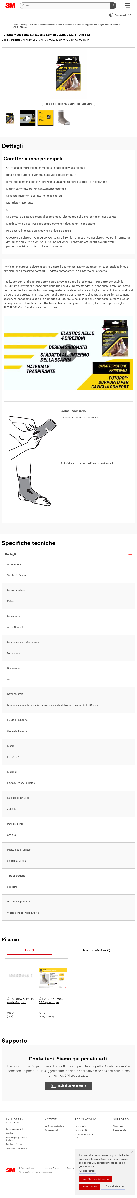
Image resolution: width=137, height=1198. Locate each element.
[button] (113, 1187)
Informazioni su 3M (14, 1129)
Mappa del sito (119, 1130)
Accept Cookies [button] (89, 1187)
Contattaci (118, 1126)
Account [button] (120, 15)
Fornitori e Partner (14, 1144)
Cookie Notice (87, 1171)
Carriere (9, 1133)
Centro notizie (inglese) (54, 1126)
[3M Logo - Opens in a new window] (10, 5)
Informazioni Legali (27, 1168)
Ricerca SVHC (81, 1130)
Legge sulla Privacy (51, 1168)
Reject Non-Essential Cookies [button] (95, 1179)
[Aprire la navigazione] (127, 6)
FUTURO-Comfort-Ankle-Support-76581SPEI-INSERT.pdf (21, 1001)
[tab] (29, 951)
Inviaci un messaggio (72, 1085)
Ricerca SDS (80, 1126)
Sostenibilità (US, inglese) (16, 1149)
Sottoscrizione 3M (52, 1130)
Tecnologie (11, 1153)
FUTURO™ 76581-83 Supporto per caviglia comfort (52, 1001)
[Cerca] (113, 5)
